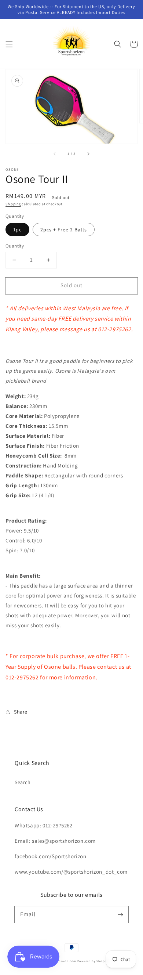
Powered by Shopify (93, 961)
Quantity (15, 246)
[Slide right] (88, 154)
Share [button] (20, 711)
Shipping (13, 204)
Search (23, 782)
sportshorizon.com (61, 961)
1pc (17, 229)
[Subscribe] (120, 914)
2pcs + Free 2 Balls (63, 229)
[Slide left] (55, 154)
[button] (9, 44)
